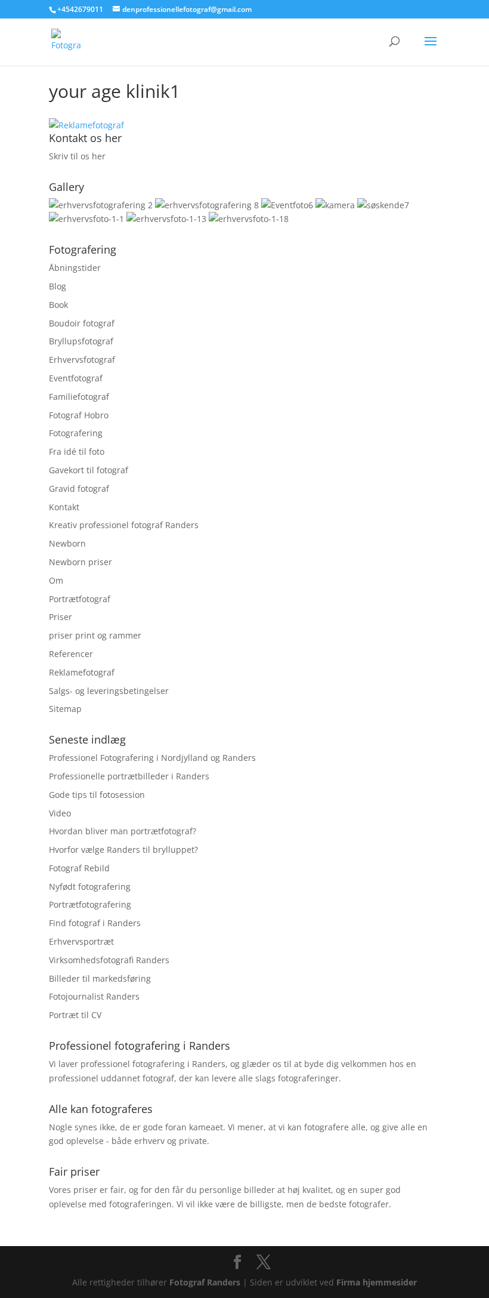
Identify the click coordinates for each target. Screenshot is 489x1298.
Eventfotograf (76, 378)
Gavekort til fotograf (88, 470)
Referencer (71, 653)
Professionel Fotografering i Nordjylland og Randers (152, 757)
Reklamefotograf (81, 672)
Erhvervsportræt (81, 941)
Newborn (67, 543)
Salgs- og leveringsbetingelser (109, 690)
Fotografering (76, 433)
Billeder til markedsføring (100, 978)
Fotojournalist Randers (94, 996)
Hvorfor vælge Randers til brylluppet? (123, 849)
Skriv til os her (77, 156)
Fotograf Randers (204, 1282)
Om (56, 580)
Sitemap (65, 708)
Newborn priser (80, 562)
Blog (57, 286)
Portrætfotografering (90, 904)
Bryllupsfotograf (81, 341)
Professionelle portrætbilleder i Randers (129, 776)
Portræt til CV (75, 1014)
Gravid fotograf (79, 488)
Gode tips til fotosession (97, 794)
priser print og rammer (95, 635)
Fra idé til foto (76, 451)
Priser (60, 616)
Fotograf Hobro (79, 415)
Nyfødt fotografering (90, 886)
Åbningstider (75, 267)
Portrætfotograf (79, 599)
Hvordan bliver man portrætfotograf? (122, 831)
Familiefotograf (79, 396)
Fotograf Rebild (79, 868)
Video (60, 813)
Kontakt (64, 507)
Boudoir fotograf (81, 323)
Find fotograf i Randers (95, 923)
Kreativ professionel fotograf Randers (124, 525)
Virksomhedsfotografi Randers (109, 960)
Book (58, 304)
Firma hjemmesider (376, 1282)
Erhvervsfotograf (82, 359)
